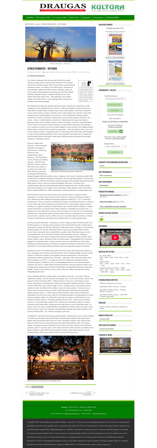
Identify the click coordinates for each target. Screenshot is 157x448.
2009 (122, 270)
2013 (101, 270)
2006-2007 (104, 272)
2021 (101, 257)
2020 (106, 257)
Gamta (37, 24)
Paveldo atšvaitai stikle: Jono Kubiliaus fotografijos (39, 393)
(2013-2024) (112, 202)
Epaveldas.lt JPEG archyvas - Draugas (113, 286)
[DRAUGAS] (78, 7)
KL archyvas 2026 (59, 17)
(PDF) (115, 28)
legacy (112, 272)
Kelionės (63, 72)
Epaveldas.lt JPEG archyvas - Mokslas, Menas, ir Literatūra (113, 290)
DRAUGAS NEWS (112, 17)
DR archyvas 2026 (43, 17)
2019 (111, 257)
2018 (116, 257)
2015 (101, 259)
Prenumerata (98, 17)
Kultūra (69, 72)
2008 (128, 270)
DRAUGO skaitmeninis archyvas (111, 283)
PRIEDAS (74, 72)
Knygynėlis (86, 17)
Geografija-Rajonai (54, 72)
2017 (121, 257)
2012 (107, 270)
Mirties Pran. (74, 17)
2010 (117, 270)
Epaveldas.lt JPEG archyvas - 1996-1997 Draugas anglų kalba (114, 295)
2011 (112, 270)
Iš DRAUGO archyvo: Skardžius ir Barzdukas (81, 393)
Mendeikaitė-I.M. (37, 387)
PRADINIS (30, 17)
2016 (126, 257)
